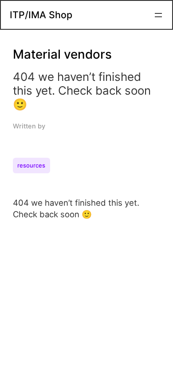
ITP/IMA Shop (41, 14)
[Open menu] (158, 15)
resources (31, 165)
